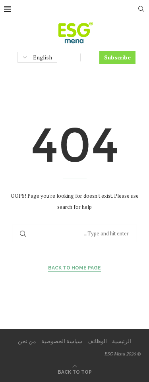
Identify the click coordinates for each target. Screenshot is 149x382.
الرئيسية (121, 341)
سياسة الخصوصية (61, 341)
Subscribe (117, 57)
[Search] (141, 9)
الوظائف (97, 341)
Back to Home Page (74, 268)
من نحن (27, 341)
